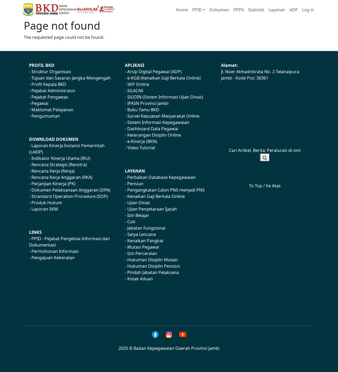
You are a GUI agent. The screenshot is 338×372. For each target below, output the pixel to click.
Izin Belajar (138, 215)
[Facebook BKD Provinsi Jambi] (155, 334)
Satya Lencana (141, 234)
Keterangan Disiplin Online (154, 135)
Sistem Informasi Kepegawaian (158, 122)
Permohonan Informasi (54, 251)
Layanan (277, 10)
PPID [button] (197, 10)
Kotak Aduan (140, 279)
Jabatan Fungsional (146, 228)
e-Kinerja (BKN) (142, 141)
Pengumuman (45, 116)
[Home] (71, 9)
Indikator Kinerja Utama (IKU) (60, 158)
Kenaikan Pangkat (145, 241)
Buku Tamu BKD (143, 110)
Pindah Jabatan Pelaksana (153, 272)
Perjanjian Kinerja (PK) (53, 184)
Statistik (256, 10)
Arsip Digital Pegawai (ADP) (154, 72)
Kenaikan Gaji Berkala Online (156, 196)
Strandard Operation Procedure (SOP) (69, 196)
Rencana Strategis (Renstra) (59, 165)
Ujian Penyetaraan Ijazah (152, 209)
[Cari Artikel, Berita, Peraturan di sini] (265, 157)
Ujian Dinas (138, 203)
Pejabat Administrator (53, 91)
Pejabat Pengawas (49, 97)
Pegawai (39, 103)
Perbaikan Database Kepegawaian (161, 177)
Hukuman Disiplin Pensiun (153, 266)
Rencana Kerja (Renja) (53, 171)
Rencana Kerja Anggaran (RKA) (61, 177)
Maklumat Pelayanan (52, 110)
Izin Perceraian (142, 253)
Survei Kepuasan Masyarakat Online (163, 116)
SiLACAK (135, 91)
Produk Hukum (46, 203)
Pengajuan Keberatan (53, 258)
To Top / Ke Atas (265, 186)
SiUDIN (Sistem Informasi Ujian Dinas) (165, 97)
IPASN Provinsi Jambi (147, 103)
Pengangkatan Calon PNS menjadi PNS (166, 190)
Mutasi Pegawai (143, 247)
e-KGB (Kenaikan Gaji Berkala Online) (164, 78)
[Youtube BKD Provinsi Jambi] (183, 334)
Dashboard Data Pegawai (152, 129)
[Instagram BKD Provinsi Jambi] (169, 334)
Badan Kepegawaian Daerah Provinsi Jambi (176, 348)
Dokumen (219, 10)
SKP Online (138, 84)
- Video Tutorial (140, 148)
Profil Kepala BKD (48, 84)
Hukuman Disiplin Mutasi (152, 260)
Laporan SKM (44, 209)
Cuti (131, 222)
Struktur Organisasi (51, 72)
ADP (293, 10)
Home (182, 10)
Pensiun (135, 184)
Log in (308, 10)
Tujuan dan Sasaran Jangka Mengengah (71, 78)
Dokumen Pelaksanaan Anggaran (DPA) (70, 190)
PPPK (238, 10)
